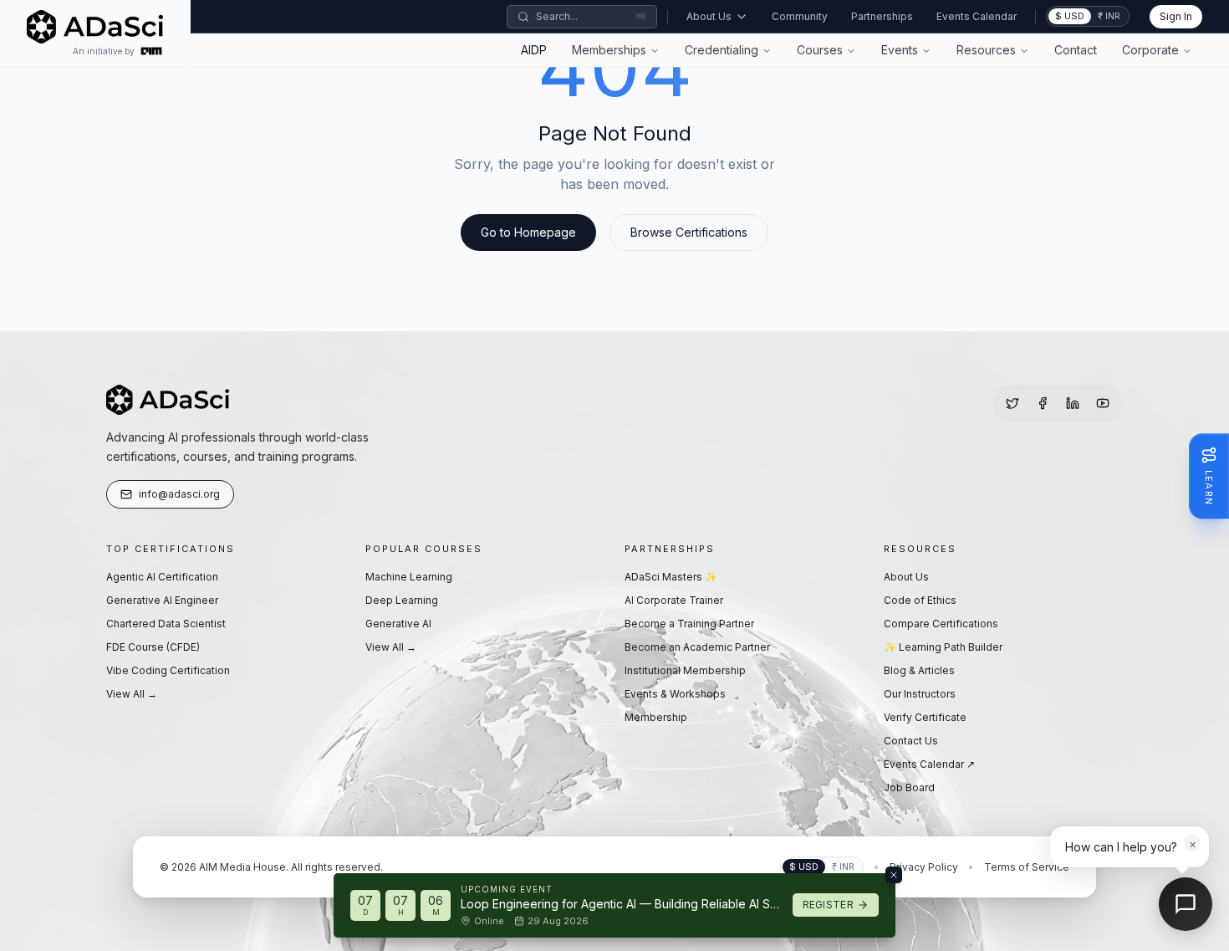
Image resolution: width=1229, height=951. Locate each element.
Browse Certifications (688, 232)
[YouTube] (1102, 403)
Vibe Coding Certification (168, 670)
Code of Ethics (920, 600)
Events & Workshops (675, 694)
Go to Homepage (528, 232)
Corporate (1150, 50)
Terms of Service (1026, 867)
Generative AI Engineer (162, 600)
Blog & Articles (919, 670)
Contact (1075, 50)
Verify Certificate (925, 717)
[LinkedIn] (1072, 403)
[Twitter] (1012, 403)
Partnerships (882, 16)
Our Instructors (920, 694)
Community (800, 16)
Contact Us (911, 740)
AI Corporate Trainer (674, 600)
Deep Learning (401, 600)
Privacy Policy (924, 867)
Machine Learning (408, 576)
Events (899, 50)
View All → (131, 694)
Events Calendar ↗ (929, 764)
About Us (709, 16)
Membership (656, 717)
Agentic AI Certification (162, 576)
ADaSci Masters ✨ (671, 576)
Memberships (609, 50)
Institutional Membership (685, 670)
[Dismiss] (893, 875)
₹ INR (1109, 16)
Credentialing (721, 50)
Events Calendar (976, 16)
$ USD (1069, 16)
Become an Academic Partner (697, 647)
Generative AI (398, 623)
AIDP (534, 50)
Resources (986, 50)
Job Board (909, 787)
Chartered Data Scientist (166, 623)
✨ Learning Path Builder (943, 647)
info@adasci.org (179, 494)
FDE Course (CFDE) (153, 647)
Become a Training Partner (689, 623)
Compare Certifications (941, 623)
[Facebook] (1042, 403)
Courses (820, 50)
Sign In (1176, 16)
